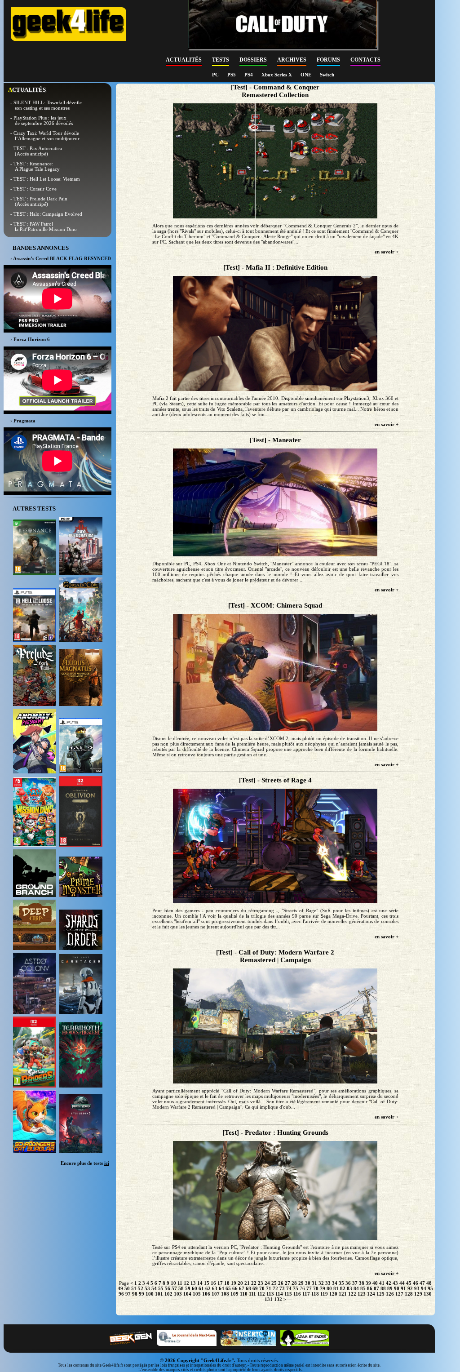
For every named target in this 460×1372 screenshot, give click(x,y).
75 (295, 1288)
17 (220, 1283)
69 (255, 1288)
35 (341, 1283)
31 (314, 1283)
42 (388, 1283)
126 (390, 1294)
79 (322, 1288)
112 (261, 1294)
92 (410, 1288)
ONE (307, 74)
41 (382, 1283)
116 (297, 1294)
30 (307, 1283)
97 (128, 1294)
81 (336, 1288)
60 (194, 1288)
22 (254, 1283)
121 (343, 1294)
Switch (327, 74)
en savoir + (386, 251)
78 (315, 1288)
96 (121, 1294)
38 (361, 1283)
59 (187, 1288)
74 (289, 1288)
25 (274, 1283)
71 (268, 1288)
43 (395, 1283)
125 (380, 1294)
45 (408, 1283)
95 (430, 1288)
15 (206, 1283)
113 (270, 1294)
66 (235, 1288)
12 (186, 1283)
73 (282, 1288)
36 (348, 1283)
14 (200, 1283)
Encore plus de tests (85, 1163)
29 (301, 1283)
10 (173, 1283)
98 (134, 1294)
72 (275, 1288)
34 (334, 1283)
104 (187, 1294)
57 (174, 1288)
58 (181, 1288)
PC (216, 74)
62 (208, 1288)
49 (120, 1288)
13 (193, 1283)
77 (309, 1288)
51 (134, 1288)
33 (328, 1283)
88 (383, 1288)
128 (409, 1294)
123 (362, 1294)
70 (262, 1288)
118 (315, 1294)
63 (214, 1288)
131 (269, 1299)
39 (368, 1283)
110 (244, 1294)
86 (369, 1288)
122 (352, 1294)
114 (279, 1294)
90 (396, 1288)
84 (356, 1288)
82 (342, 1288)
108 (225, 1294)
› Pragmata (22, 420)
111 (252, 1294)
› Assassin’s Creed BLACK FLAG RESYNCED (60, 258)
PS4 (249, 74)
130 (428, 1294)
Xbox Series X (277, 74)
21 (247, 1283)
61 (201, 1288)
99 (141, 1294)
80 (329, 1288)
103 (178, 1294)
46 (415, 1283)
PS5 (232, 74)
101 (159, 1294)
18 (227, 1283)
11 (179, 1283)
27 (287, 1283)
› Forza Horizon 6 (30, 339)
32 (321, 1283)
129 (418, 1294)
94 (423, 1288)
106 (206, 1294)
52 (140, 1288)
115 (288, 1294)
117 (306, 1294)
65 (228, 1288)
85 (363, 1288)
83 (349, 1288)
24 (267, 1283)
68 (248, 1288)
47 (422, 1283)
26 (280, 1283)
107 (216, 1294)
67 (241, 1288)
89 (390, 1288)
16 (213, 1283)
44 (402, 1283)
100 (150, 1294)
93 (417, 1288)
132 (278, 1299)
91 (403, 1288)
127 (399, 1294)
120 (333, 1294)
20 (240, 1283)
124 (371, 1294)
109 (234, 1294)
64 (221, 1288)
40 (375, 1283)
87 (376, 1288)
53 (147, 1288)
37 (355, 1283)
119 (324, 1294)
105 (197, 1294)
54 (154, 1288)
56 (167, 1288)
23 (260, 1283)
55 (161, 1288)
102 (168, 1294)
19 (233, 1283)
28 (294, 1283)
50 (127, 1288)
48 (429, 1283)
